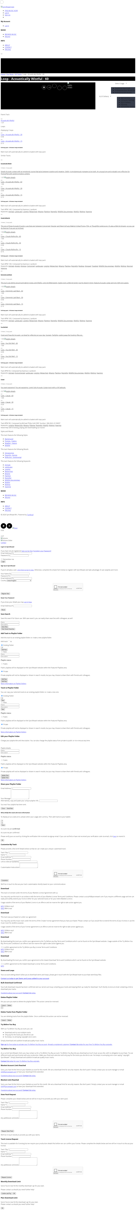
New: (5, 652)
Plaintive (47, 212)
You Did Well (4, 327)
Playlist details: (6, 748)
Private (5, 671)
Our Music (10, 74)
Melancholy (33, 212)
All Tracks (18, 74)
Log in (7, 13)
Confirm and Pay (6, 1193)
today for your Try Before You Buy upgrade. (20, 1061)
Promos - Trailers (11, 441)
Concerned (31, 266)
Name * (3, 855)
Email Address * (6, 788)
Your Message (6, 798)
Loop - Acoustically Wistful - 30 (11, 134)
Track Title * (5, 852)
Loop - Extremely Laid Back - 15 (12, 304)
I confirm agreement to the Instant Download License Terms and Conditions (29, 964)
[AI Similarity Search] (44, 87)
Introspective (9, 453)
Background (9, 439)
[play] (3, 528)
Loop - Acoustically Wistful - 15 (11, 141)
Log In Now (28, 602)
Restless (81, 266)
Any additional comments (10, 1118)
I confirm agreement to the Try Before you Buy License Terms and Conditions (30, 947)
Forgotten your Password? (42, 551)
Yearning (89, 212)
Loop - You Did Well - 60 (9, 343)
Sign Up (7, 15)
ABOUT (7, 45)
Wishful (76, 212)
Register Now (5, 593)
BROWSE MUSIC (10, 34)
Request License (6, 1177)
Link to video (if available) (9, 862)
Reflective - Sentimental (13, 457)
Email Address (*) (7, 553)
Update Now (5, 775)
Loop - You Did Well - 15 (9, 356)
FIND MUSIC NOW (11, 11)
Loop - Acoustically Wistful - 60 (11, 182)
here (114, 836)
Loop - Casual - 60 (7, 396)
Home (3, 74)
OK (14, 1193)
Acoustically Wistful (7, 120)
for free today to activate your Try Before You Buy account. (24, 1044)
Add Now (4, 649)
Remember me (8, 559)
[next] (14, 528)
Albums (7, 36)
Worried (130, 266)
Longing (26, 212)
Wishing (82, 212)
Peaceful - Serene (11, 455)
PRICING (8, 49)
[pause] (9, 528)
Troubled (95, 266)
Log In (7, 26)
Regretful (54, 212)
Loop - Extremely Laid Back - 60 (12, 291)
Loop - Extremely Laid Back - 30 (12, 297)
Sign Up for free (27, 551)
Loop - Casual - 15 (7, 409)
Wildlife (7, 445)
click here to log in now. (25, 570)
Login (3, 561)
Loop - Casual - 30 (7, 402)
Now (3, 700)
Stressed (88, 266)
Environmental (20, 373)
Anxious (23, 266)
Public (5, 664)
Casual (2, 379)
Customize (5, 880)
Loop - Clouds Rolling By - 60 (11, 236)
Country (3, 580)
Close (3, 808)
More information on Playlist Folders (13, 683)
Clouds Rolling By (5, 218)
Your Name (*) (6, 574)
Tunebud (30, 515)
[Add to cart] (65, 88)
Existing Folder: (8, 645)
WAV (2, 908)
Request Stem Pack (7, 1131)
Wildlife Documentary (65, 212)
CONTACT (8, 47)
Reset (3, 610)
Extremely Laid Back (6, 274)
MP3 (2, 906)
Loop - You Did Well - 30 (9, 350)
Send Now (10, 808)
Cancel (4, 1005)
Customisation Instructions (10, 867)
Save (3, 825)
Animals (11, 212)
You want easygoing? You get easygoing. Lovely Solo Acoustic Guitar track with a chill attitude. (33, 387)
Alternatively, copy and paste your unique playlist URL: (20, 801)
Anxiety (17, 266)
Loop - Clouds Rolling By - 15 (11, 249)
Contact (3, 543)
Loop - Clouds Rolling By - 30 (11, 243)
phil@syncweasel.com (8, 1072)
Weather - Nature (11, 443)
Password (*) (5, 555)
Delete (9, 1005)
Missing (40, 212)
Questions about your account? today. (18, 993)
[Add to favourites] (59, 88)
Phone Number (6, 859)
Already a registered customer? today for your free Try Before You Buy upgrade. (80, 1044)
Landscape (18, 212)
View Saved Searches (8, 629)
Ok (2, 840)
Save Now (4, 627)
